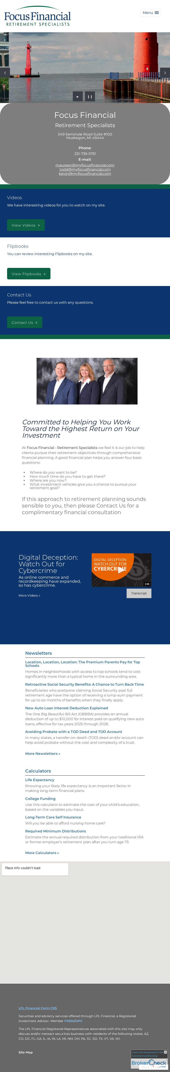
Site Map (26, 1052)
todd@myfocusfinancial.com (85, 169)
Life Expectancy (39, 780)
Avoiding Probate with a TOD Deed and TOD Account (73, 732)
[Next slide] (165, 73)
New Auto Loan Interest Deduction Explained (66, 708)
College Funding (40, 799)
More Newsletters (42, 754)
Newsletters (38, 653)
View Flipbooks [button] (26, 274)
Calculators (38, 771)
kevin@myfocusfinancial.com (85, 174)
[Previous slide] (5, 73)
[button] (150, 13)
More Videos (29, 595)
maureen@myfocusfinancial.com (85, 165)
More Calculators (42, 853)
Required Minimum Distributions (55, 831)
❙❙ (90, 96)
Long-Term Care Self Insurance (53, 817)
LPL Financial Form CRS (38, 1008)
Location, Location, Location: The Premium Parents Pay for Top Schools (82, 664)
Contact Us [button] (22, 322)
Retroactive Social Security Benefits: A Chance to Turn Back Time (84, 684)
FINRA (69, 1021)
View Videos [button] (24, 225)
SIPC (79, 1021)
